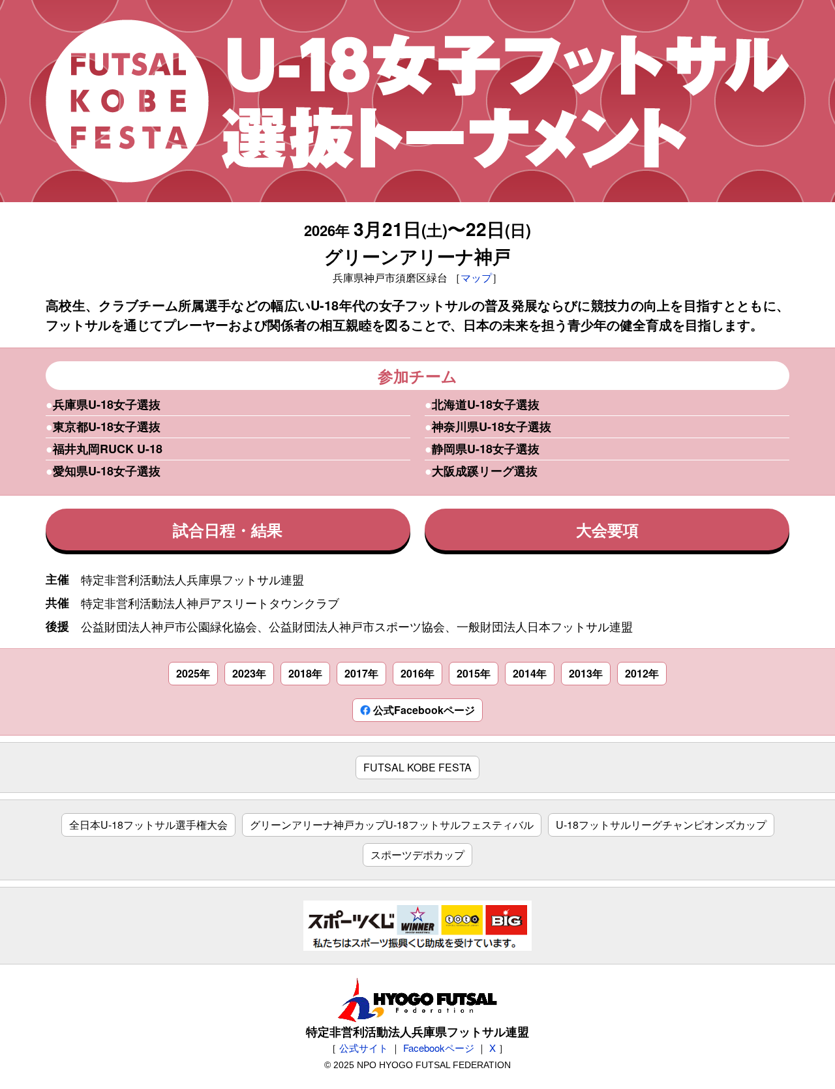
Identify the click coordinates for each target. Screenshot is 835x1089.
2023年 (249, 673)
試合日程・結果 (227, 529)
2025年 (193, 673)
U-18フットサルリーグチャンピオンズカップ (661, 824)
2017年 (361, 673)
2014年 (530, 673)
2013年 (586, 673)
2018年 (305, 673)
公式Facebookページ (423, 709)
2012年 (642, 673)
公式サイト (363, 1047)
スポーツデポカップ (417, 854)
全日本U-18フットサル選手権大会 (148, 824)
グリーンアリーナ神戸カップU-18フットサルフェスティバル (392, 824)
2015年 (474, 673)
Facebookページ (438, 1047)
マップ (476, 277)
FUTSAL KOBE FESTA (417, 767)
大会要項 (607, 529)
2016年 (417, 673)
